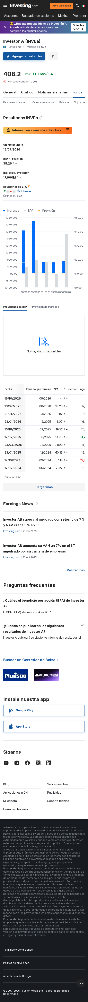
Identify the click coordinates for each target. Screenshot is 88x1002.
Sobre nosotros (57, 784)
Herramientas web (15, 809)
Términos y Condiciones (18, 949)
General (9, 92)
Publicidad (54, 792)
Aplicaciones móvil (15, 792)
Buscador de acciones (38, 15)
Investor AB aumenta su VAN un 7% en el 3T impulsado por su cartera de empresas (39, 548)
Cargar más (44, 487)
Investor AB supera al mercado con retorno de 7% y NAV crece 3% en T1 (44, 522)
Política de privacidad (16, 962)
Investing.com (11, 531)
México (63, 15)
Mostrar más (76, 570)
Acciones (11, 15)
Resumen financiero (15, 102)
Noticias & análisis (53, 92)
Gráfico (27, 92)
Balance (64, 102)
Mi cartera (10, 801)
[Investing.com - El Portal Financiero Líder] (24, 5)
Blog (6, 784)
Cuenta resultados (43, 102)
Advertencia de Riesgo (17, 976)
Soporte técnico (58, 801)
